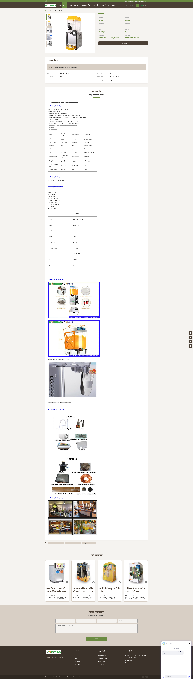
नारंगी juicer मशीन (102, 655)
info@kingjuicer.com (141, 1)
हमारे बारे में (76, 5)
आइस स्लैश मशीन (101, 667)
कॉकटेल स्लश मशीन (102, 661)
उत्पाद (64, 5)
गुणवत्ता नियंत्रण (96, 5)
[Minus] (189, 643)
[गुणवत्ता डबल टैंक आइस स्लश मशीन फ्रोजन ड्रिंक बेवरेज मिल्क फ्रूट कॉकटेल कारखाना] (57, 572)
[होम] (50, 5)
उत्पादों (51, 10)
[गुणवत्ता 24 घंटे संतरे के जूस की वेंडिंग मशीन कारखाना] (110, 572)
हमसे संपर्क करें (105, 5)
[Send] (189, 676)
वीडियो (70, 5)
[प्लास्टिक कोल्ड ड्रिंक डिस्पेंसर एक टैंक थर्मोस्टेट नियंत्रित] (74, 33)
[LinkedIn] (146, 677)
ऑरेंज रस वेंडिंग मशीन (102, 658)
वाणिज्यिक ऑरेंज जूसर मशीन (104, 669)
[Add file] (163, 676)
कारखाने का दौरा (86, 5)
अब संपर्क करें (57, 599)
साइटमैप (77, 669)
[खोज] (137, 5)
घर (60, 5)
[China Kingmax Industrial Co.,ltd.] (53, 653)
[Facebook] (143, 677)
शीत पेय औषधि (101, 664)
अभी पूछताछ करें (123, 43)
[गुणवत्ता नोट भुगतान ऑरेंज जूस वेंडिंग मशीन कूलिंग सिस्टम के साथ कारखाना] (83, 572)
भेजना (96, 639)
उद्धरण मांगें (77, 664)
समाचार (113, 5)
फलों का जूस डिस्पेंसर (58, 10)
